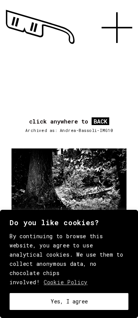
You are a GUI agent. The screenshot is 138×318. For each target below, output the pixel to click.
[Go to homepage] (40, 44)
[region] (69, 264)
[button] (117, 52)
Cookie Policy (65, 282)
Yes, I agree (69, 301)
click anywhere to (68, 121)
